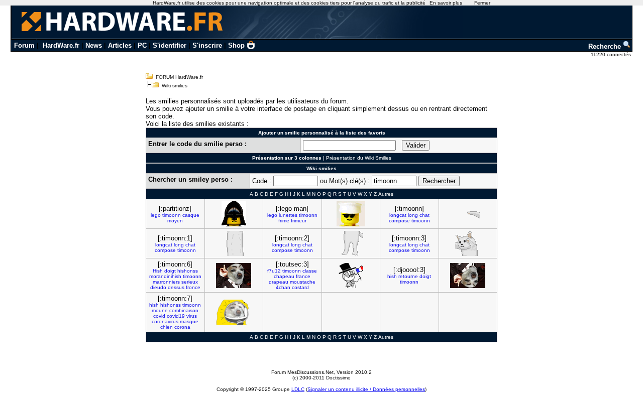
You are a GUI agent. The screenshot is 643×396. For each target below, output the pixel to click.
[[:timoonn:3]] (467, 243)
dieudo (158, 287)
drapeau (278, 282)
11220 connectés (611, 54)
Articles (120, 45)
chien (166, 327)
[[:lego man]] (351, 213)
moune (160, 310)
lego (156, 215)
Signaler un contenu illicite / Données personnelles (366, 389)
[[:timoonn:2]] (350, 243)
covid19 (176, 316)
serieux (189, 282)
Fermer (482, 3)
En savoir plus (446, 3)
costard (300, 287)
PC (142, 45)
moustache (302, 282)
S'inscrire (207, 45)
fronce (193, 287)
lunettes (288, 215)
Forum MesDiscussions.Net (302, 372)
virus (191, 316)
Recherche (605, 46)
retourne (408, 276)
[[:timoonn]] (467, 213)
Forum (24, 45)
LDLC (297, 389)
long (413, 215)
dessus (176, 287)
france (303, 276)
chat (424, 215)
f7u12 (274, 271)
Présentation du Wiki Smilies (358, 158)
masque (189, 321)
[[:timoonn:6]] (233, 275)
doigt (170, 271)
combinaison (183, 310)
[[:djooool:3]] (467, 275)
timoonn (171, 215)
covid (159, 316)
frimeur (298, 220)
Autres (385, 194)
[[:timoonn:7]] (233, 312)
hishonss (187, 271)
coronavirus (165, 321)
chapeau (284, 276)
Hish (158, 271)
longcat (397, 215)
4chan (283, 287)
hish (392, 276)
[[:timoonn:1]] (233, 243)
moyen (175, 220)
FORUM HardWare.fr (179, 77)
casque (190, 215)
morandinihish (165, 276)
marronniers (166, 282)
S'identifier (169, 45)
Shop (236, 45)
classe (309, 271)
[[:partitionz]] (234, 213)
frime (283, 220)
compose (399, 220)
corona (182, 327)
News (93, 45)
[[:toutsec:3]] (350, 275)
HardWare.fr (61, 45)
